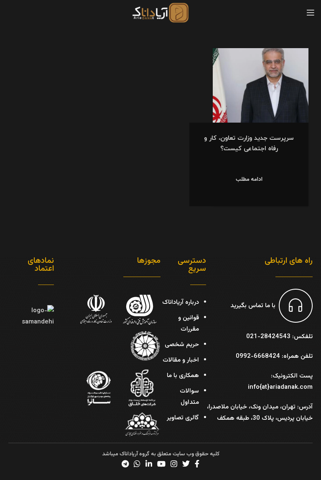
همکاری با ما (183, 375)
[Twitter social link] (186, 463)
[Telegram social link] (125, 463)
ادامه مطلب (249, 179)
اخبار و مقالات (181, 360)
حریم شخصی (182, 344)
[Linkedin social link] (149, 463)
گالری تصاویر (183, 418)
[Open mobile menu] (310, 12)
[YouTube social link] (161, 463)
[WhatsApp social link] (137, 463)
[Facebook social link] (197, 463)
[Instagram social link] (174, 463)
